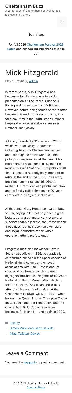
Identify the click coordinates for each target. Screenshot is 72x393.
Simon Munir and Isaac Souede (32, 328)
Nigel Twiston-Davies (25, 333)
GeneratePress (36, 387)
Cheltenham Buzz (24, 6)
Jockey (15, 323)
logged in (30, 362)
